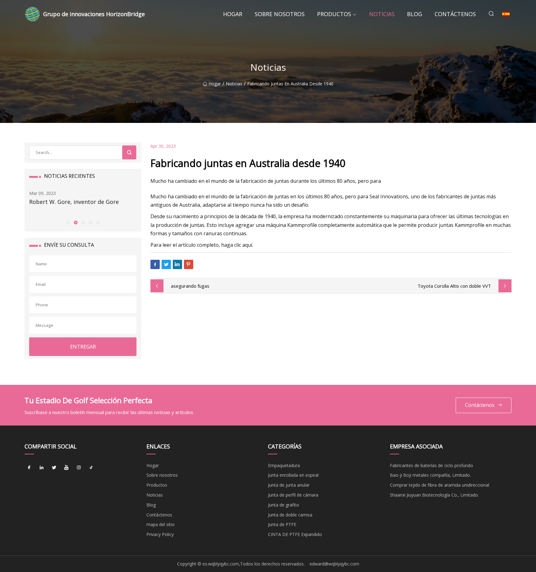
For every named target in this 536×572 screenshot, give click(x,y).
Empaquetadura (284, 465)
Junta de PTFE (282, 524)
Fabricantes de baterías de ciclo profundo (431, 465)
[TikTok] (91, 467)
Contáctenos (455, 14)
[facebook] (29, 467)
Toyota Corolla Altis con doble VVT (454, 286)
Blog (414, 14)
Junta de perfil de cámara (293, 495)
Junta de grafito (283, 505)
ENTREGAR (83, 346)
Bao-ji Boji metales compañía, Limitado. (430, 475)
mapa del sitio (160, 524)
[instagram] (78, 467)
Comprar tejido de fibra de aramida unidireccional (439, 485)
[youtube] (66, 467)
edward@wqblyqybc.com (334, 564)
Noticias (382, 14)
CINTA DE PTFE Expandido (295, 534)
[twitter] (54, 467)
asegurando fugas (190, 286)
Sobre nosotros (280, 14)
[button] (68, 222)
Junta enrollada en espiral (293, 475)
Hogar (232, 14)
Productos (334, 14)
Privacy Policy (160, 534)
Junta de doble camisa (290, 515)
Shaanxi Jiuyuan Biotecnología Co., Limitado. (434, 495)
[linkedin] (41, 467)
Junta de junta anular (289, 485)
